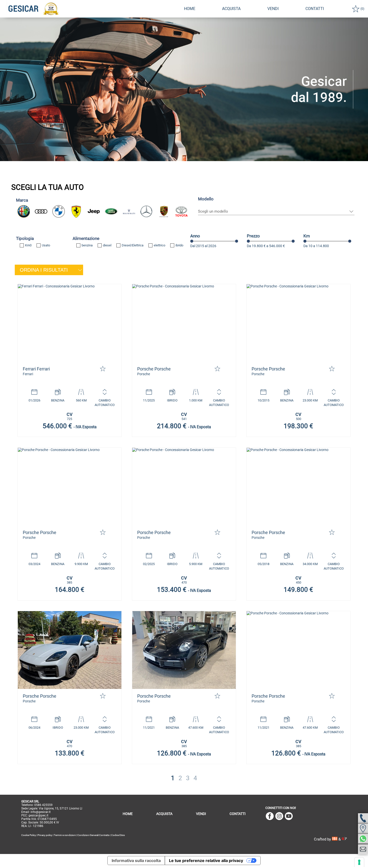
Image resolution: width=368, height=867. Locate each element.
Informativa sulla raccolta (136, 860)
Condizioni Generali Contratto (93, 835)
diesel (107, 245)
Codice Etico (118, 835)
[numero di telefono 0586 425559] (363, 818)
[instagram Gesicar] (279, 816)
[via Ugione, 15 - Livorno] (363, 828)
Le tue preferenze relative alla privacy (206, 860)
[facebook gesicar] (269, 816)
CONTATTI (314, 8)
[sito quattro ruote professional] (344, 839)
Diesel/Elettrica (132, 245)
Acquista (231, 8)
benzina (87, 245)
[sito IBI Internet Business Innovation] (335, 839)
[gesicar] (23, 9)
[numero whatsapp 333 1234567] (363, 839)
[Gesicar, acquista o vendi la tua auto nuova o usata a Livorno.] (69, 323)
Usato (46, 245)
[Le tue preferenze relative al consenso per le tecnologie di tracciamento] (359, 862)
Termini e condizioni (65, 835)
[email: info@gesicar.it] (363, 849)
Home (189, 8)
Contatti (238, 814)
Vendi (273, 8)
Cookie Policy (28, 835)
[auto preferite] (356, 9)
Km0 (28, 245)
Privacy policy (45, 835)
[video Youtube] (288, 816)
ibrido (179, 245)
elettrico (159, 245)
